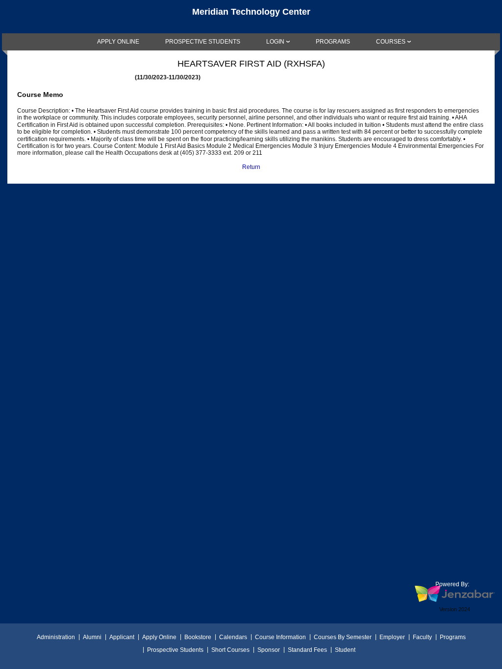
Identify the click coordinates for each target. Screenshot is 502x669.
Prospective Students (175, 649)
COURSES (390, 41)
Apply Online (159, 637)
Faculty (422, 637)
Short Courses (230, 649)
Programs (453, 637)
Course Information (280, 637)
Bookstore (197, 637)
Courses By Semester (343, 637)
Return (251, 167)
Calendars (233, 637)
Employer (392, 637)
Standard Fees (307, 649)
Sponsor (268, 649)
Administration (56, 637)
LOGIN (275, 41)
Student (345, 649)
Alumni (92, 637)
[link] (118, 42)
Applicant (121, 637)
